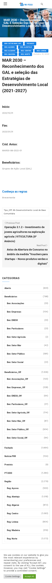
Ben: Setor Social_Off (17, 438)
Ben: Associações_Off (17, 379)
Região (7, 481)
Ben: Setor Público (16, 354)
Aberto (7, 288)
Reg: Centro (26, 51)
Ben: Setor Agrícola (16, 337)
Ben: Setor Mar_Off (12, 43)
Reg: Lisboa (41, 51)
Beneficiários (10, 296)
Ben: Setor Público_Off (18, 429)
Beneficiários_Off (12, 372)
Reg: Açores (9, 47)
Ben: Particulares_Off (17, 404)
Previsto (8, 464)
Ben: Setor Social (15, 362)
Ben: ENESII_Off (14, 396)
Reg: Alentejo (26, 47)
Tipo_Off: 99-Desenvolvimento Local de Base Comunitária (25, 212)
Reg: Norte (25, 54)
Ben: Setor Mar (14, 345)
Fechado (30, 43)
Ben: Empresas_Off (16, 387)
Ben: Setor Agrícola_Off (18, 412)
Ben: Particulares (15, 328)
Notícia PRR (10, 456)
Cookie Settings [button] (12, 576)
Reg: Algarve (9, 51)
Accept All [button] (29, 576)
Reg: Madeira (9, 54)
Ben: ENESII (12, 320)
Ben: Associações (15, 303)
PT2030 (8, 473)
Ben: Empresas (14, 312)
